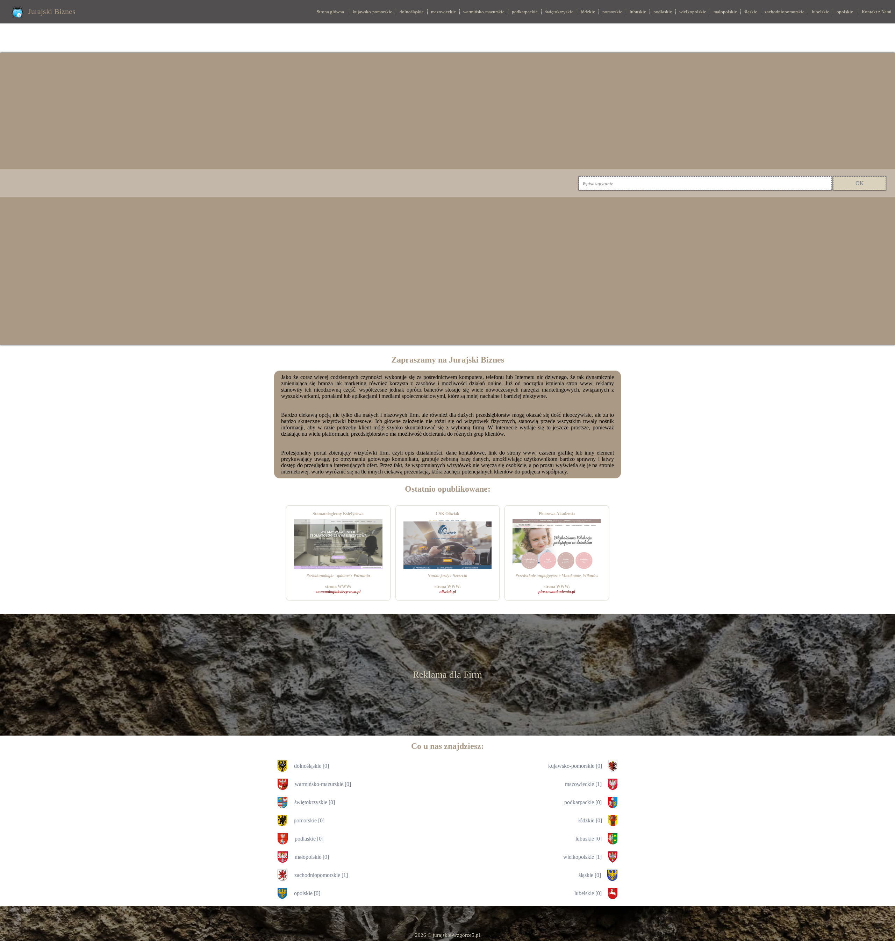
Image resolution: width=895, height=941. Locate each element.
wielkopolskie (692, 11)
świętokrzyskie (559, 11)
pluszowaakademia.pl (556, 591)
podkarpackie (525, 11)
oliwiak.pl (447, 591)
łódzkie (588, 11)
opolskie (845, 11)
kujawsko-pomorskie (372, 11)
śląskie (750, 11)
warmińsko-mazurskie (483, 11)
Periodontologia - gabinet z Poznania (338, 575)
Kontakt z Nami (877, 11)
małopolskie (725, 11)
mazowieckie (443, 11)
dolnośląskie (412, 11)
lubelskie (820, 11)
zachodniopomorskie (784, 11)
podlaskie (662, 11)
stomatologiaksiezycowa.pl (338, 591)
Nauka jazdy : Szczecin (447, 575)
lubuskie (638, 11)
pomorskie (612, 11)
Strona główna (330, 11)
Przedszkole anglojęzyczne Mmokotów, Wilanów (556, 575)
